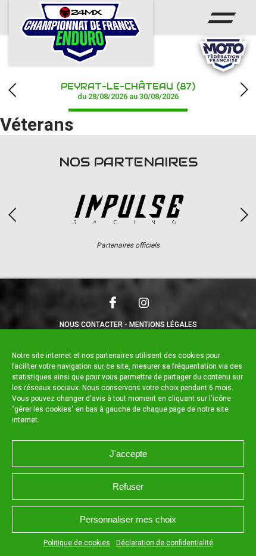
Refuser (128, 486)
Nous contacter (91, 324)
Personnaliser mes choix (128, 519)
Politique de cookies (76, 543)
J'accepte (128, 454)
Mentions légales (163, 324)
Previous (12, 90)
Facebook (112, 302)
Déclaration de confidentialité (164, 543)
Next (244, 90)
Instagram (143, 302)
